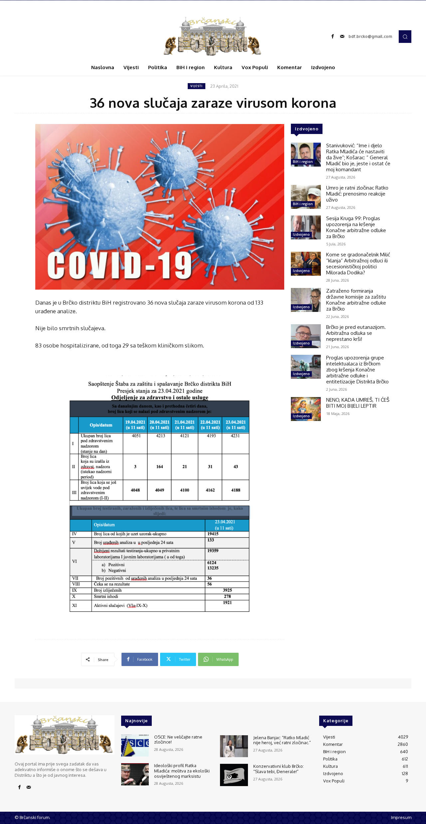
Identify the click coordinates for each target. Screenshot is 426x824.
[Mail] (342, 36)
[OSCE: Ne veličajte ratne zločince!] (135, 746)
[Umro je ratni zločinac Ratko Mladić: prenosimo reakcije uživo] (306, 197)
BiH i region (303, 161)
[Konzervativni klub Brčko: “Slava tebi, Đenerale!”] (234, 775)
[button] (405, 36)
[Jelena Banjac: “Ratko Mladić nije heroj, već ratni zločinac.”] (234, 746)
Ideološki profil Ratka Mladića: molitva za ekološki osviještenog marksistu (182, 770)
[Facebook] (332, 36)
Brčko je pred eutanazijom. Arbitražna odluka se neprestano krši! (356, 333)
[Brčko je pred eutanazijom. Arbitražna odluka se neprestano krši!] (306, 336)
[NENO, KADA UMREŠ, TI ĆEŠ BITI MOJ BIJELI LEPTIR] (306, 409)
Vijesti (196, 86)
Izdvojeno (301, 234)
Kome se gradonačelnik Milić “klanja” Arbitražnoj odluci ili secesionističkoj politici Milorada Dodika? (358, 263)
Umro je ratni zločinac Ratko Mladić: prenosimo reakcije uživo (357, 194)
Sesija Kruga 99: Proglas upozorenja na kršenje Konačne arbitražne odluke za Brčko (356, 227)
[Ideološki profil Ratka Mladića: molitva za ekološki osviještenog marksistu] (135, 774)
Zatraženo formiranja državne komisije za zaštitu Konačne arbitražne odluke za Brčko (356, 300)
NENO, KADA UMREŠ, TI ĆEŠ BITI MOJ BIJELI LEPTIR (357, 403)
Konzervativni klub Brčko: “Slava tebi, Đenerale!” (278, 768)
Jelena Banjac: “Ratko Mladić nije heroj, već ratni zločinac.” (282, 740)
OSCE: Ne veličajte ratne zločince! (178, 739)
